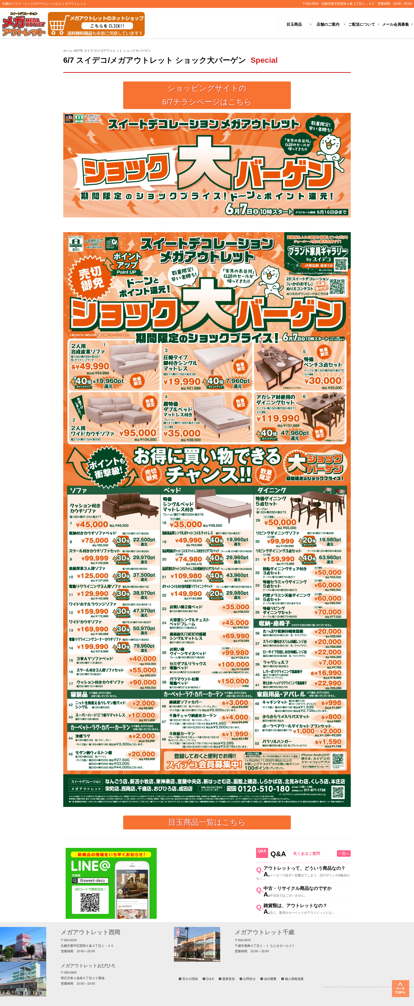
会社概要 (269, 979)
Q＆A (209, 979)
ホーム (68, 50)
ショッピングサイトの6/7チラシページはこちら (207, 95)
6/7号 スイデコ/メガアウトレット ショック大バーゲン (113, 50)
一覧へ (344, 853)
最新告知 (228, 979)
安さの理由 (189, 979)
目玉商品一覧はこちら (207, 822)
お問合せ (249, 979)
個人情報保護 (294, 979)
